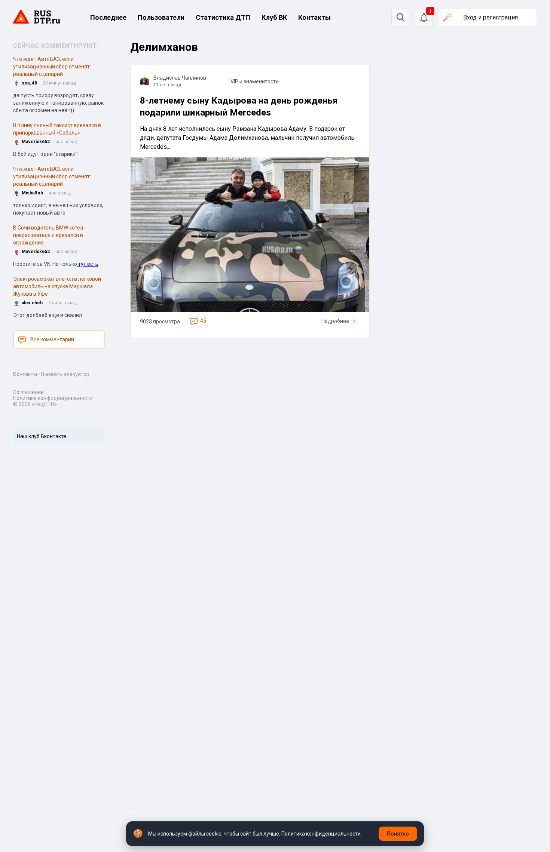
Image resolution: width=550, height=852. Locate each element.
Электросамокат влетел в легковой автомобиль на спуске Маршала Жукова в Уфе (57, 286)
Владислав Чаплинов (179, 78)
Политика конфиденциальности (52, 398)
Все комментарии (52, 339)
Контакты (314, 17)
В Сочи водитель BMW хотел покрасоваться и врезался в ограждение (48, 235)
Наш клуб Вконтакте (41, 436)
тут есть (87, 264)
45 (203, 321)
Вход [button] (490, 17)
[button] (424, 18)
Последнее (108, 17)
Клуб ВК (274, 17)
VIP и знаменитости (254, 81)
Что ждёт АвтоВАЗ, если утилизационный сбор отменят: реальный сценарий (52, 66)
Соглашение (28, 392)
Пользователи (161, 17)
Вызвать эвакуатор (65, 374)
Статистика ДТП (223, 17)
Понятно (398, 834)
